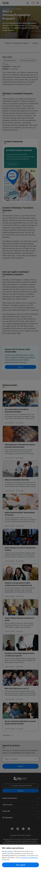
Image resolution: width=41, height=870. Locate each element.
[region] (20, 857)
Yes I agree (20, 865)
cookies (9, 851)
